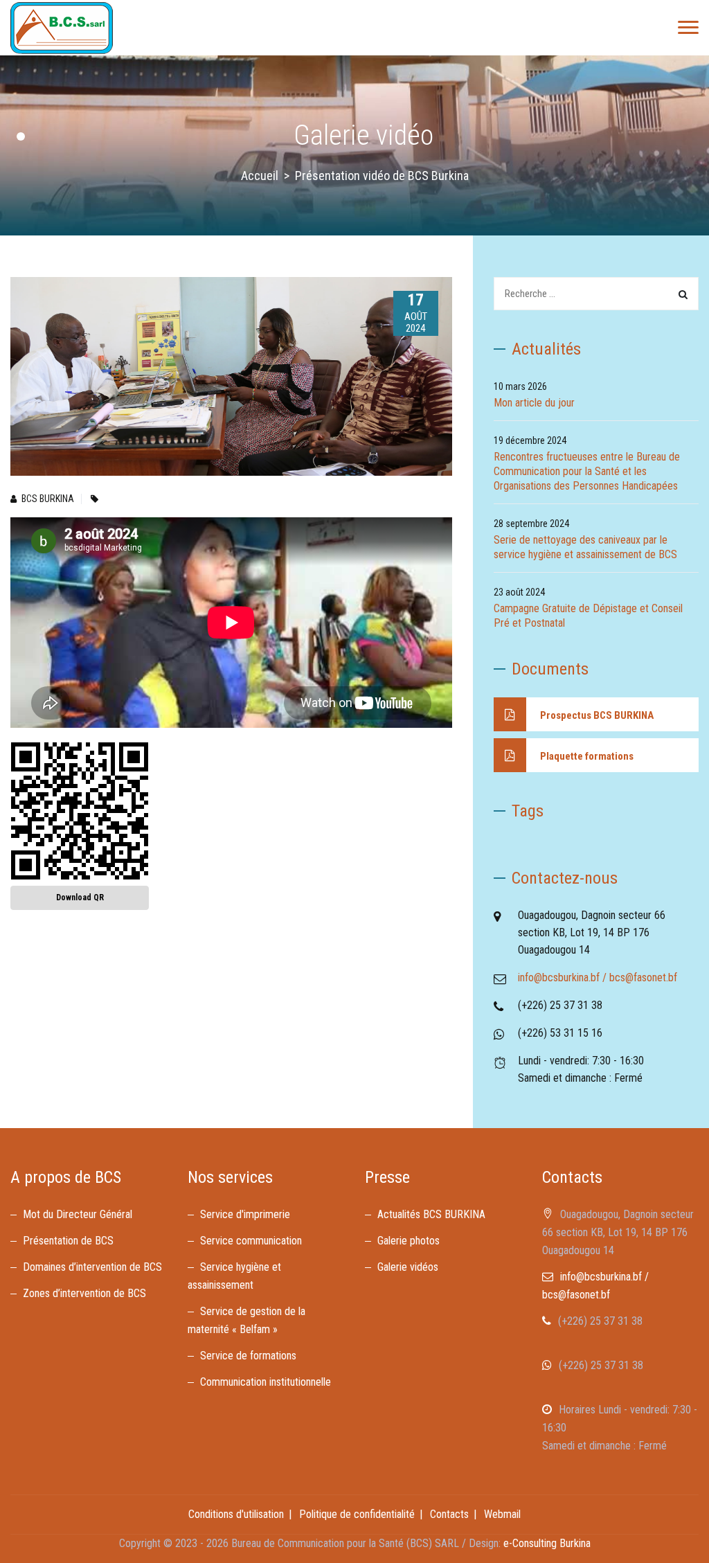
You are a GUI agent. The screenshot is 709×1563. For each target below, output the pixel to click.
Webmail (502, 1514)
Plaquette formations (587, 756)
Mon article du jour (534, 402)
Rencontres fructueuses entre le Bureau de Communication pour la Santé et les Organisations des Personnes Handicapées (587, 471)
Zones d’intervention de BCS (84, 1293)
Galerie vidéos (407, 1267)
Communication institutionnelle (265, 1381)
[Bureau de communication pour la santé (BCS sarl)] (61, 27)
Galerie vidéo (363, 135)
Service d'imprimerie (246, 1214)
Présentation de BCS (68, 1240)
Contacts (449, 1514)
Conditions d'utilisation (236, 1514)
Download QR (80, 897)
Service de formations (248, 1355)
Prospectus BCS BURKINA (597, 715)
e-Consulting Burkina (547, 1543)
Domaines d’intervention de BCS (92, 1267)
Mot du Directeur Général (77, 1214)
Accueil (259, 175)
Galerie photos (408, 1240)
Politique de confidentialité (357, 1514)
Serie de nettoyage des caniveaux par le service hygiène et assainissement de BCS (585, 547)
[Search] (683, 294)
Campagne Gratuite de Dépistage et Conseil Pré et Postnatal (588, 615)
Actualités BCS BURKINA (431, 1214)
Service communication (251, 1240)
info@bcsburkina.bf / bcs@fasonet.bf (597, 977)
